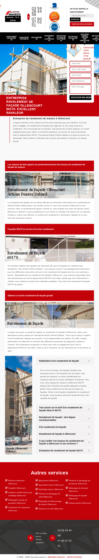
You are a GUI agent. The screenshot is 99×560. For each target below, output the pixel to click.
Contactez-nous (74, 557)
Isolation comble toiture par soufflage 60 (84, 38)
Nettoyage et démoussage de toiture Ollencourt (50, 502)
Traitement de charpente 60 (49, 38)
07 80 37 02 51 (37, 22)
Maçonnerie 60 (36, 38)
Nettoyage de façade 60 (72, 38)
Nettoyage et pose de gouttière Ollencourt (17, 501)
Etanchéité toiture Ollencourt (51, 485)
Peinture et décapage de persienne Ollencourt (79, 482)
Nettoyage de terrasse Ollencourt (78, 489)
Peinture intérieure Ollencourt (16, 482)
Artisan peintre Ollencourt (80, 503)
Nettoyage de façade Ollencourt (78, 497)
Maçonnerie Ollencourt (49, 481)
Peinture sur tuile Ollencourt (51, 509)
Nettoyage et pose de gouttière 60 (61, 38)
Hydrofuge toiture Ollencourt (51, 489)
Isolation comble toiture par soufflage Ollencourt (20, 494)
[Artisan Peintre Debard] (13, 13)
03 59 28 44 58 (37, 11)
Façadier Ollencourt (17, 488)
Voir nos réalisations (82, 24)
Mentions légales (56, 557)
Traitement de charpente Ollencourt (19, 509)
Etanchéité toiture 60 (24, 38)
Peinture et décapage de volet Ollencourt (49, 495)
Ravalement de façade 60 (11, 38)
